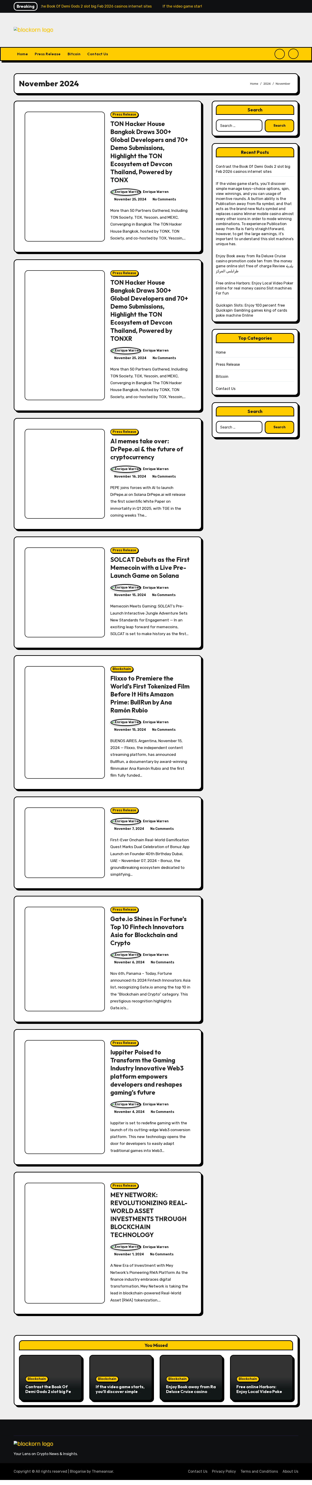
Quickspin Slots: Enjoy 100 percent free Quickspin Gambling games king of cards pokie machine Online (251, 310)
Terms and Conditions (259, 1471)
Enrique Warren (156, 192)
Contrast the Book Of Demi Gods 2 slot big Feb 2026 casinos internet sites (49, 1394)
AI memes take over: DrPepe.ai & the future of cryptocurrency (146, 449)
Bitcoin (74, 54)
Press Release (48, 54)
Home (22, 54)
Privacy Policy (224, 1471)
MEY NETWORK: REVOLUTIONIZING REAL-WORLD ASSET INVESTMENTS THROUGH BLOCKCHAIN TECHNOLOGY (148, 1215)
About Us (290, 1471)
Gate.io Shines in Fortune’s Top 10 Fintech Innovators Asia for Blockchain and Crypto (148, 931)
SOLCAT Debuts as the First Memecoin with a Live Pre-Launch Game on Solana (150, 567)
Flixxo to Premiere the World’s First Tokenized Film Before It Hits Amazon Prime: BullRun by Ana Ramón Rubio (150, 694)
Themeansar (102, 1471)
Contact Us (97, 54)
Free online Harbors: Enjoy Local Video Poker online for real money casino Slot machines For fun (254, 288)
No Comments (164, 199)
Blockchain (122, 669)
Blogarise (78, 1471)
